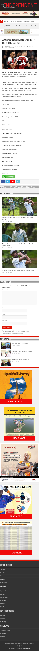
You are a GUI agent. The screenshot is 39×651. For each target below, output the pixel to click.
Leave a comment (9, 47)
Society (2, 618)
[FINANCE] (16, 538)
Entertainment (4, 573)
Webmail (3, 637)
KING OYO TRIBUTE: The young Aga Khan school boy (19, 21)
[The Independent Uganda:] (19, 5)
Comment (5, 290)
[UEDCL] (16, 501)
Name (4, 308)
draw (19, 187)
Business (3, 633)
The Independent (8, 46)
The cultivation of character (20, 343)
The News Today (5, 630)
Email (4, 314)
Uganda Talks (4, 591)
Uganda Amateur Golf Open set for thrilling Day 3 (18, 270)
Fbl (29, 187)
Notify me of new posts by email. (13, 333)
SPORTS (7, 26)
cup (13, 187)
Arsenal (7, 187)
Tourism (2, 569)
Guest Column (4, 597)
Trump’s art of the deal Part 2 (20, 359)
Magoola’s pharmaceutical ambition (22, 351)
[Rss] (17, 646)
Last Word (3, 594)
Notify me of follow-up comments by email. (16, 331)
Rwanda (2, 579)
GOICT (32, 643)
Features (2, 615)
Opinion (2, 603)
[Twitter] (21, 646)
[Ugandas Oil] (16, 387)
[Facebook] (19, 646)
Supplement (3, 582)
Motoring (3, 621)
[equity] (19, 462)
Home (2, 26)
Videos (2, 576)
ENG (24, 187)
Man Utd (35, 187)
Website (4, 320)
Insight (2, 606)
